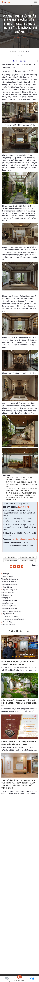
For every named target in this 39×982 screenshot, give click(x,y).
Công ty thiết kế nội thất (11, 616)
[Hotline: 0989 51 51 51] (19, 977)
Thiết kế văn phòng (10, 600)
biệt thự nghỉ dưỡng (11, 560)
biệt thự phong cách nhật (27, 557)
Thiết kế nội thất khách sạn (12, 611)
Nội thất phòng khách (10, 590)
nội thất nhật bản (10, 557)
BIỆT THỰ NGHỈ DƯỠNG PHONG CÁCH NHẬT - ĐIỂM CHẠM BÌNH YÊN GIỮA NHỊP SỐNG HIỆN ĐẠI (21, 484)
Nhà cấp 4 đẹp (8, 622)
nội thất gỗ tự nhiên (28, 560)
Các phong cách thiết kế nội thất (13, 619)
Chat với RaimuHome (32, 981)
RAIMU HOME (23, 507)
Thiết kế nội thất (8, 576)
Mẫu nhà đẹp (7, 587)
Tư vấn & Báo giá (7, 981)
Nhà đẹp (6, 574)
